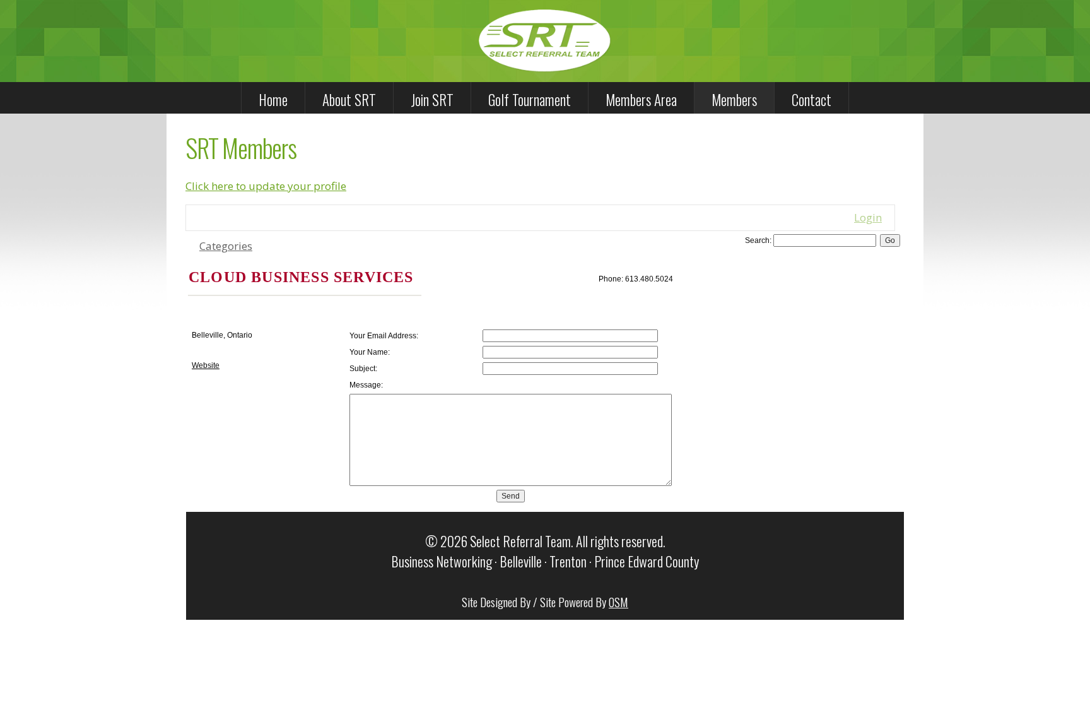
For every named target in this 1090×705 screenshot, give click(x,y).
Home (273, 99)
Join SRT (432, 99)
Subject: (363, 368)
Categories (225, 246)
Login (868, 217)
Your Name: (369, 352)
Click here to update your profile (265, 186)
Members (734, 99)
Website (206, 365)
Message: (366, 385)
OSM (618, 601)
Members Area (641, 99)
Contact (811, 99)
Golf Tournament (529, 99)
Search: (758, 240)
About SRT (349, 99)
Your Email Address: (383, 335)
